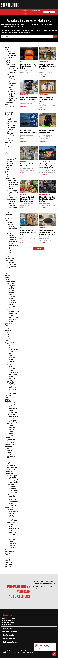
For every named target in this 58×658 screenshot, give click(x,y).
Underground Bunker (12, 293)
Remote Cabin (12, 72)
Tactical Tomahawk (13, 490)
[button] (38, 248)
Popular (7, 279)
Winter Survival (9, 564)
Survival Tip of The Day (12, 55)
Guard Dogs (11, 203)
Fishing (8, 458)
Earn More (9, 161)
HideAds (7, 177)
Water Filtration (13, 251)
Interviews (7, 211)
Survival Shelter (12, 291)
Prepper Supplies (11, 296)
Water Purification (11, 469)
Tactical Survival (9, 507)
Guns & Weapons (11, 133)
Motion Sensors (12, 205)
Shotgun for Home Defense (13, 503)
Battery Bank (12, 226)
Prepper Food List (13, 300)
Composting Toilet (13, 237)
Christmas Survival (9, 112)
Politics (7, 277)
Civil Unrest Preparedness (12, 347)
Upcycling (7, 559)
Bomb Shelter (12, 285)
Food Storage (10, 334)
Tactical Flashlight (13, 545)
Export (6, 144)
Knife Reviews (8, 213)
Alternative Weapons (12, 475)
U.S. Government (9, 555)
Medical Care (10, 137)
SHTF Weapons (12, 393)
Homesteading (10, 135)
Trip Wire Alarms (13, 198)
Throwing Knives (13, 492)
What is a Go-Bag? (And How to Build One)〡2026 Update (28, 66)
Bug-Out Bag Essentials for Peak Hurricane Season (28, 98)
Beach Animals (10, 262)
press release (8, 323)
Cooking (9, 120)
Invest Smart (10, 163)
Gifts (6, 171)
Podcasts (7, 275)
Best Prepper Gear (13, 298)
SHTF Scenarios (10, 344)
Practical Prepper (11, 53)
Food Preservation (11, 125)
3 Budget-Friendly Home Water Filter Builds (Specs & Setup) (47, 66)
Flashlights (7, 169)
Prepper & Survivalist (10, 281)
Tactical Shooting (13, 521)
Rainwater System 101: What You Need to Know (27, 165)
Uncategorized (8, 557)
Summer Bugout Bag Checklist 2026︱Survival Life (28, 232)
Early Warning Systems (12, 190)
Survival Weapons (9, 473)
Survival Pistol (12, 505)
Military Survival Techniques (13, 314)
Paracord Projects (9, 258)
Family (6, 150)
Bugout (7, 104)
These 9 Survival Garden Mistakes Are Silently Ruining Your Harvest (27, 199)
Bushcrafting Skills (9, 106)
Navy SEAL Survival (13, 317)
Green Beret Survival (14, 312)
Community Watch (13, 192)
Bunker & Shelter (11, 283)
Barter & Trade (10, 448)
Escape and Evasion (13, 372)
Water (8, 338)
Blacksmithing (8, 59)
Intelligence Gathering (11, 525)
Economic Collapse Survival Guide (13, 350)
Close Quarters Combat (12, 514)
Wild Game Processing (11, 434)
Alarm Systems (12, 201)
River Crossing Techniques (12, 84)
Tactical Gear (10, 538)
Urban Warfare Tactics (12, 379)
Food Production (11, 127)
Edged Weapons (10, 484)
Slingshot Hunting (13, 483)
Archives (7, 49)
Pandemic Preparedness (12, 362)
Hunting (7, 209)
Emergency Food (11, 403)
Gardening (9, 131)
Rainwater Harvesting (11, 248)
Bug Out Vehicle (11, 91)
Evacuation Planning (12, 122)
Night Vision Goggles (12, 541)
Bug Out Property (13, 66)
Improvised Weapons (14, 481)
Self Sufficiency (8, 331)
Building (9, 118)
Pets (8, 139)
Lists (6, 217)
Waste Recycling (13, 241)
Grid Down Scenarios (11, 354)
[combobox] (47, 5)
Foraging (9, 462)
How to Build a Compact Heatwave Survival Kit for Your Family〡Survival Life (47, 232)
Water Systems (10, 243)
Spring (6, 397)
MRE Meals (11, 410)
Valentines (7, 561)
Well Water (11, 253)
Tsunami (11, 270)
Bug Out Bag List (13, 384)
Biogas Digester (12, 236)
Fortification (10, 129)
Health (6, 175)
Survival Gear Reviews (10, 445)
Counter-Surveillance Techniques (12, 368)
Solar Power (8, 395)
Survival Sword (12, 488)
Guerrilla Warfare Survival (13, 375)
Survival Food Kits (13, 412)
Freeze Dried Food (13, 409)
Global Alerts (8, 173)
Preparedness (10, 272)
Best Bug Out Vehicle (12, 94)
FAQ (6, 152)
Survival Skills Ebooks (12, 467)
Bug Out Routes (11, 74)
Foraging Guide (12, 428)
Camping (9, 452)
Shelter (7, 340)
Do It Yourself (8, 114)
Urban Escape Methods (12, 88)
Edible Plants (12, 426)
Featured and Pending (10, 158)
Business (7, 108)
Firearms (7, 167)
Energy (8, 332)
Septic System (12, 239)
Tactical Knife (12, 547)
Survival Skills (8, 447)
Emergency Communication (12, 387)
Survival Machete (13, 486)
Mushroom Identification (12, 430)
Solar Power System (13, 230)
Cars (6, 110)
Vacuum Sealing (13, 422)
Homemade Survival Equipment (11, 440)
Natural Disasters (11, 266)
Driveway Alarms (13, 194)
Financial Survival (9, 160)
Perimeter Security (11, 199)
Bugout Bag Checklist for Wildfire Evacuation (47, 131)
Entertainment (8, 142)
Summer (7, 399)
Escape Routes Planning (12, 81)
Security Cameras (13, 207)
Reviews (7, 327)
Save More (9, 165)
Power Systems (10, 224)
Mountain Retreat (13, 70)
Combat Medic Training (12, 518)
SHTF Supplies (10, 382)
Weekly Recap (8, 562)
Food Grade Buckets (13, 416)
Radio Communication (12, 531)
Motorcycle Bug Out (13, 101)
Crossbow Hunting (13, 479)
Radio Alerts (12, 196)
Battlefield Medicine (13, 511)
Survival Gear (8, 437)
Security (7, 329)
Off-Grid (7, 255)
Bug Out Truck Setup (14, 99)
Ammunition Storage (12, 497)
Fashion (7, 154)
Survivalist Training (11, 310)
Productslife (8, 325)
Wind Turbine (12, 232)
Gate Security (12, 186)
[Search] (55, 36)
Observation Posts (13, 188)
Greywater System (13, 245)
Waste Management (12, 234)
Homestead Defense (10, 179)
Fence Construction (13, 184)
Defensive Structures (12, 180)
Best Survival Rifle (13, 500)
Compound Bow (12, 477)
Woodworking (8, 566)
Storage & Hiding (11, 465)
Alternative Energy (11, 116)
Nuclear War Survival (12, 358)
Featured (7, 156)
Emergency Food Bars (12, 406)
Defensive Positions (13, 182)
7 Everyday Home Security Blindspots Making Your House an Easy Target (47, 166)
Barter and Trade (11, 450)
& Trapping (7, 47)
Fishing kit (11, 57)
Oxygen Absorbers (13, 420)
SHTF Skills (9, 365)
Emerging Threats (11, 264)
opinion (7, 256)
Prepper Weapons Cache (13, 307)
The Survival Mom (9, 551)
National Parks (8, 218)
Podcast (7, 274)
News (6, 220)
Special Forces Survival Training (13, 320)
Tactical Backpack (13, 543)
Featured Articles (11, 51)
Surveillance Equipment (12, 535)
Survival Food (8, 401)
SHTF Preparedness (9, 342)
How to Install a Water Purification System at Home (46, 99)
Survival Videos (8, 471)
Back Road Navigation (11, 77)
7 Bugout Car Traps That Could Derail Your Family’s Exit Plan (47, 199)
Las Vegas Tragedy (9, 215)
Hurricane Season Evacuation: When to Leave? (29, 131)
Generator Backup (13, 228)
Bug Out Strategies (9, 63)
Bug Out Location (11, 65)
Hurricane (11, 268)
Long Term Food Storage (12, 390)
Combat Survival (11, 509)
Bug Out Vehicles (9, 103)
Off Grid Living (8, 222)
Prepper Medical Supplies (13, 303)
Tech (6, 549)
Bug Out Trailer (12, 97)
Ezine (6, 148)
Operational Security (14, 528)
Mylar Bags (11, 418)
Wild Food (9, 424)
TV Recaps (7, 553)
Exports (7, 146)
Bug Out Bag (8, 61)
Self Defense (10, 141)
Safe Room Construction (12, 288)
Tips (8, 336)
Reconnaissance (11, 523)
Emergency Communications (11, 455)
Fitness (8, 123)
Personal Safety (9, 260)
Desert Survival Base (14, 68)
